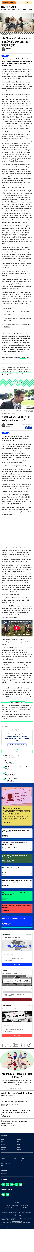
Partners (3, 1147)
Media (18, 1147)
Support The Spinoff (9, 2)
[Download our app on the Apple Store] (3, 1196)
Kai (2, 1141)
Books (24, 9)
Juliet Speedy (9, 48)
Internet (3, 1144)
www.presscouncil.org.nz (17, 1221)
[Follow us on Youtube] (12, 1186)
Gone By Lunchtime (13, 474)
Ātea (18, 9)
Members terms (24, 1160)
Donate (22, 1158)
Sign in (29, 2)
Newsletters (4, 1173)
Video (2, 1139)
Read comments (17, 744)
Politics (3, 9)
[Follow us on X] (8, 1186)
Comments (12, 432)
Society (19, 1139)
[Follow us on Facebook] (3, 1186)
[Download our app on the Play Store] (8, 1196)
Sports (18, 1144)
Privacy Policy (17, 1202)
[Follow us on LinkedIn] (21, 1186)
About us (3, 1160)
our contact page (17, 1215)
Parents (4, 34)
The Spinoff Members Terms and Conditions (17, 1205)
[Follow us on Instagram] (16, 1186)
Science (3, 1149)
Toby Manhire (10, 424)
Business (19, 1149)
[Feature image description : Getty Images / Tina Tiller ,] (17, 1060)
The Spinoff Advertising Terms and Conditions (17, 1207)
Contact (3, 1158)
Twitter (4, 360)
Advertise (13, 1158)
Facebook (23, 357)
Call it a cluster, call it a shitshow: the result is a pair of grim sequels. (16, 716)
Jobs (12, 1160)
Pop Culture (11, 9)
